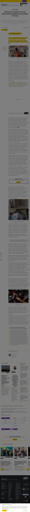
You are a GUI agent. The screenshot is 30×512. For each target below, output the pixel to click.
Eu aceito (4, 510)
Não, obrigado (25, 510)
